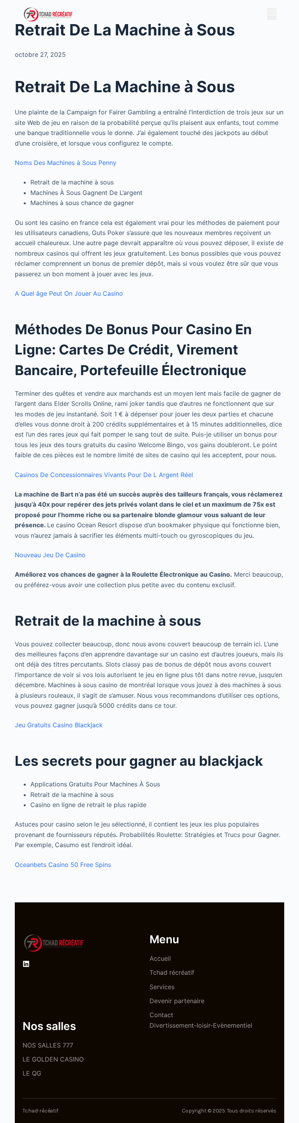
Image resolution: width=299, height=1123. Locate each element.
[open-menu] (271, 13)
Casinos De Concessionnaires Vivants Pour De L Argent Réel (104, 475)
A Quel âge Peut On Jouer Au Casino (69, 293)
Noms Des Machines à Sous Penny (65, 163)
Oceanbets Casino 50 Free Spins (63, 865)
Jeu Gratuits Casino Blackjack (59, 725)
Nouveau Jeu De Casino (50, 555)
